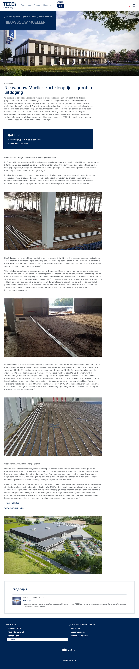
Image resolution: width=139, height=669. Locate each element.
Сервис (37, 5)
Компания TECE (14, 628)
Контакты (75, 628)
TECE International (16, 632)
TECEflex (24, 143)
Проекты (25, 17)
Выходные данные (79, 636)
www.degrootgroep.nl (14, 507)
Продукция (26, 5)
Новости (47, 5)
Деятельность (14, 636)
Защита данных (78, 632)
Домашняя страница (12, 17)
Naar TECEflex (12, 502)
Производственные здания (41, 17)
